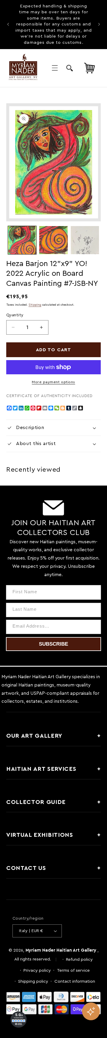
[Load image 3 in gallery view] (85, 240)
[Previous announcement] (8, 24)
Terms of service (73, 970)
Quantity (14, 315)
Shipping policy (33, 981)
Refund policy (79, 959)
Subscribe (53, 644)
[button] (55, 68)
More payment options (53, 382)
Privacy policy (37, 970)
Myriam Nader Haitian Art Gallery (61, 950)
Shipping (35, 304)
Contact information (74, 981)
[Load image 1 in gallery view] (22, 240)
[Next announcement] (99, 24)
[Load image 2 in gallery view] (53, 240)
